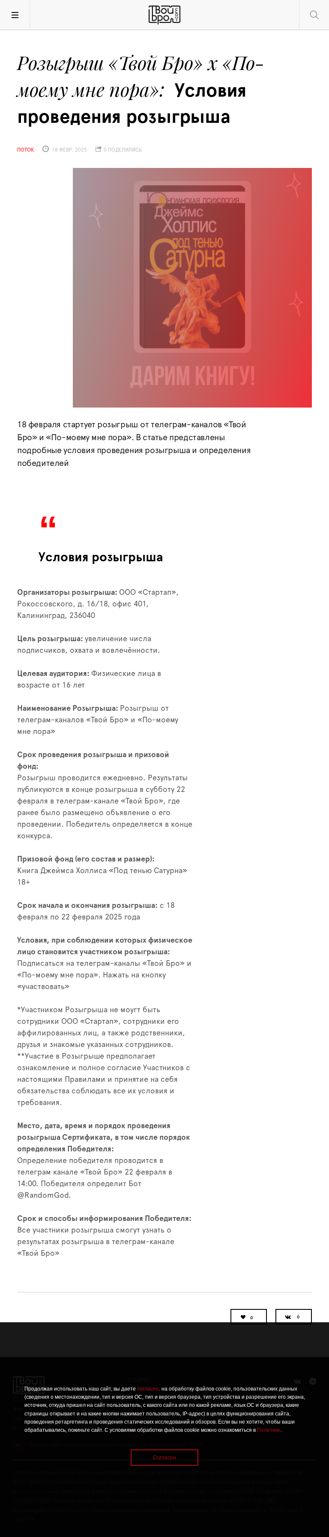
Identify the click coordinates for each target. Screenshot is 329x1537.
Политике (269, 1430)
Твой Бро (164, 15)
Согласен (164, 1458)
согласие (148, 1389)
